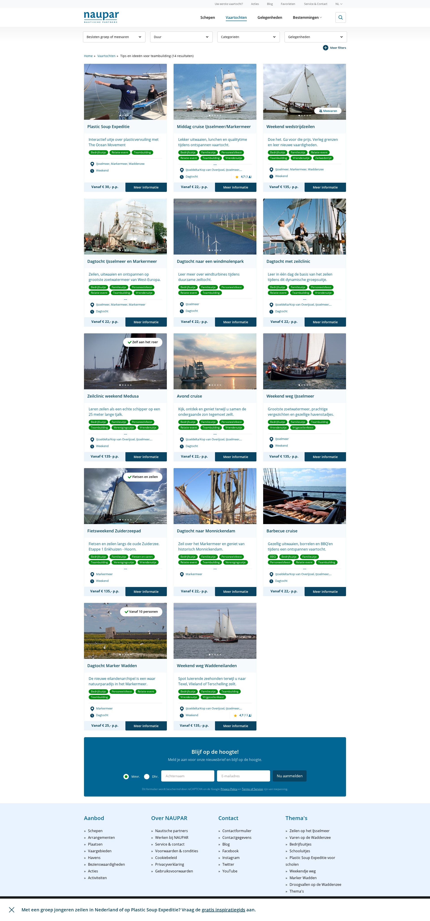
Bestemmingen (306, 17)
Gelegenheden (270, 17)
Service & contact (170, 844)
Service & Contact (315, 4)
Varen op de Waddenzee (310, 837)
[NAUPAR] (101, 17)
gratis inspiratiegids (223, 910)
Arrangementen (101, 837)
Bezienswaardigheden (106, 864)
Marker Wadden (303, 877)
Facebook (230, 850)
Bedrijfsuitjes (301, 844)
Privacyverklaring (169, 864)
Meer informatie (146, 187)
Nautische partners (171, 830)
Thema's (297, 891)
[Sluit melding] (11, 909)
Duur (157, 37)
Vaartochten (236, 17)
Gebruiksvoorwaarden (174, 871)
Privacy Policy (229, 789)
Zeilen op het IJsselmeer (310, 830)
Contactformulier (237, 830)
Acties (255, 4)
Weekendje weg (303, 871)
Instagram (231, 857)
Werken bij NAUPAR (171, 837)
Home (88, 56)
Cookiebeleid (166, 857)
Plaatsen (95, 844)
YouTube (229, 871)
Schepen (207, 17)
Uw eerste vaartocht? (229, 4)
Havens (94, 857)
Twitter (228, 864)
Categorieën (230, 37)
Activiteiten (97, 877)
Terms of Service (252, 789)
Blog (270, 4)
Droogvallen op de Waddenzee (315, 884)
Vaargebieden (100, 850)
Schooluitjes (300, 850)
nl (337, 4)
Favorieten (288, 4)
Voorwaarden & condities (176, 850)
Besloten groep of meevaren (108, 37)
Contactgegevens (237, 837)
